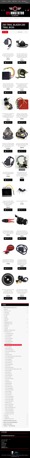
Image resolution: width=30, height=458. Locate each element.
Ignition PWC (7, 424)
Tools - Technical (9, 425)
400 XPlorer (8, 370)
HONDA (6, 319)
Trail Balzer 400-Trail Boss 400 (13, 369)
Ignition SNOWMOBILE (10, 422)
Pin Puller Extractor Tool (22, 201)
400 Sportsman (9, 367)
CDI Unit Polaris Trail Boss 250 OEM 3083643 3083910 (8, 173)
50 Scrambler (8, 335)
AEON (5, 309)
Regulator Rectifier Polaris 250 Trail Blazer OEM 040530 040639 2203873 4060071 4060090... (8, 203)
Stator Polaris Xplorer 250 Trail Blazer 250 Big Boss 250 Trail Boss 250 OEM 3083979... (8, 145)
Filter (5, 32)
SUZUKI (6, 415)
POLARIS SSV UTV (9, 414)
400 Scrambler (9, 364)
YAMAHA (6, 417)
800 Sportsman (9, 404)
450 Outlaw (8, 377)
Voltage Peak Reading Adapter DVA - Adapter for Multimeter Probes (8, 261)
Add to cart (8, 62)
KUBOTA (6, 325)
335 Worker (8, 359)
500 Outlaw (8, 385)
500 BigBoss (8, 382)
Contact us (4, 1)
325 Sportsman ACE (10, 351)
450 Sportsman (9, 378)
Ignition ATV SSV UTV (10, 307)
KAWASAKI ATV (8, 322)
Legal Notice (14, 1)
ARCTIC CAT (7, 311)
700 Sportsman (9, 401)
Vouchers (3, 446)
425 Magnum (8, 374)
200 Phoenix (8, 340)
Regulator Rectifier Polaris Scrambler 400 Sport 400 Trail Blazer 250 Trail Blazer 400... (22, 115)
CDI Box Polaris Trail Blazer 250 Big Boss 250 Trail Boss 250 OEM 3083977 (8, 55)
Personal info (4, 440)
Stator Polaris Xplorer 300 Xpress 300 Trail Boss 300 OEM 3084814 (22, 145)
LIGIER (6, 328)
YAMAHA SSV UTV (9, 418)
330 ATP (7, 353)
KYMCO (6, 327)
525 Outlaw (8, 394)
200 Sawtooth (9, 341)
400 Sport (7, 366)
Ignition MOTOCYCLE (10, 420)
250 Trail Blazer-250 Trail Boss (13, 345)
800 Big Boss (8, 402)
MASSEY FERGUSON (9, 330)
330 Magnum (8, 354)
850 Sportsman (9, 409)
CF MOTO (7, 314)
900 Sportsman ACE (10, 407)
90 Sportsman (9, 338)
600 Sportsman (9, 399)
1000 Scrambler (9, 410)
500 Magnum (8, 383)
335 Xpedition (8, 361)
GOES (5, 317)
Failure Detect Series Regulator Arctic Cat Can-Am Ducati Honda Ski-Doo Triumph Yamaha (22, 292)
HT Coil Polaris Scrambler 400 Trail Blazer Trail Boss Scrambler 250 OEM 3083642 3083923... (22, 262)
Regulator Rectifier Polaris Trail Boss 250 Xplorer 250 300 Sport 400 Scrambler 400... (8, 85)
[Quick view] (8, 52)
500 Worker (8, 391)
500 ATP (7, 380)
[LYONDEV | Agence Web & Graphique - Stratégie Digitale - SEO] (15, 452)
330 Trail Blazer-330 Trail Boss (13, 356)
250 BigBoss (8, 343)
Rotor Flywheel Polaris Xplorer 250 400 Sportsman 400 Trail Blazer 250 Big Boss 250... (8, 292)
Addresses (3, 445)
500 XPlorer (8, 393)
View (22, 180)
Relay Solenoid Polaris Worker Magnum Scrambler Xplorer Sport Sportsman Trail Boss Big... (22, 86)
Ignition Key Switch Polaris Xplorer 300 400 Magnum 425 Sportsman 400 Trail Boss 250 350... (22, 232)
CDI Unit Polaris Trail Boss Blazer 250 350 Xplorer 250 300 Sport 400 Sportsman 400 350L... (21, 56)
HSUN (5, 320)
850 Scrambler (9, 406)
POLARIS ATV (7, 332)
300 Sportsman (9, 350)
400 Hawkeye (8, 362)
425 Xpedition (8, 375)
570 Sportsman (9, 398)
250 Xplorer (8, 346)
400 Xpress (8, 372)
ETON (5, 316)
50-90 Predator (9, 333)
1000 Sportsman (9, 412)
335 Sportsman (9, 358)
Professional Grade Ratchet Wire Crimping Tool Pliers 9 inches (8, 232)
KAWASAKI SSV (8, 324)
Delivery (9, 1)
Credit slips (3, 443)
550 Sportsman (9, 396)
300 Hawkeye (8, 348)
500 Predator (8, 386)
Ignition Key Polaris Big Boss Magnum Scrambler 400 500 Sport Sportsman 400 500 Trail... (8, 116)
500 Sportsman (9, 390)
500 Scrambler (9, 388)
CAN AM (6, 312)
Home (19, 1)
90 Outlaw (8, 336)
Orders (3, 442)
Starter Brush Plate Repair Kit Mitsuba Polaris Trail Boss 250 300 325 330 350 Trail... (21, 174)
